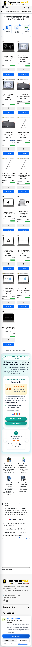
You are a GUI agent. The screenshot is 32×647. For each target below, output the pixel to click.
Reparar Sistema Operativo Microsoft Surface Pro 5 (8, 290)
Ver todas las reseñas (16, 418)
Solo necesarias (9, 640)
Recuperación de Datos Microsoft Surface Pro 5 (8, 328)
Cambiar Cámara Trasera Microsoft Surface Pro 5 (23, 213)
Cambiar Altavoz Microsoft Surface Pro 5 (8, 212)
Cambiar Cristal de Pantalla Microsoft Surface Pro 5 (23, 57)
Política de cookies (22, 644)
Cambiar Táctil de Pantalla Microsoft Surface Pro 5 (8, 96)
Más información (7, 569)
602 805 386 (9, 536)
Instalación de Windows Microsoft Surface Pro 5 (23, 289)
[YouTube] (7, 600)
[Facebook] (4, 600)
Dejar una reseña (16, 423)
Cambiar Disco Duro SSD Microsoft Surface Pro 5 (23, 251)
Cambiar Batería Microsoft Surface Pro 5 (23, 95)
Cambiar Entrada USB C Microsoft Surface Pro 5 (8, 174)
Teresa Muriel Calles (16, 436)
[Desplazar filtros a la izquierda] (3, 29)
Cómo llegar (24, 538)
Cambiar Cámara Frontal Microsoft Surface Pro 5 (8, 251)
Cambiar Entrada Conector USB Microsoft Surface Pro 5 (23, 175)
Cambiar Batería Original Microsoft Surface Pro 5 (8, 134)
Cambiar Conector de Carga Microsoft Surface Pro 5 (23, 134)
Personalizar (23, 640)
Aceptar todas (16, 636)
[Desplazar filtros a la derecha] (28, 29)
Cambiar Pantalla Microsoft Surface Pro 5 (8, 57)
